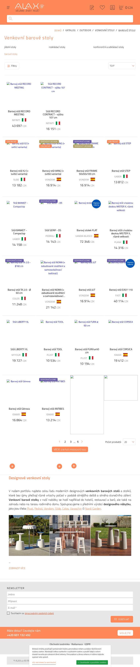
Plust (30, 508)
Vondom (49, 508)
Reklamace (77, 644)
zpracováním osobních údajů (39, 613)
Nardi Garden (93, 508)
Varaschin (76, 508)
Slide (58, 508)
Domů (58, 30)
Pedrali (38, 508)
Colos (65, 508)
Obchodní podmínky (60, 644)
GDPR (87, 644)
